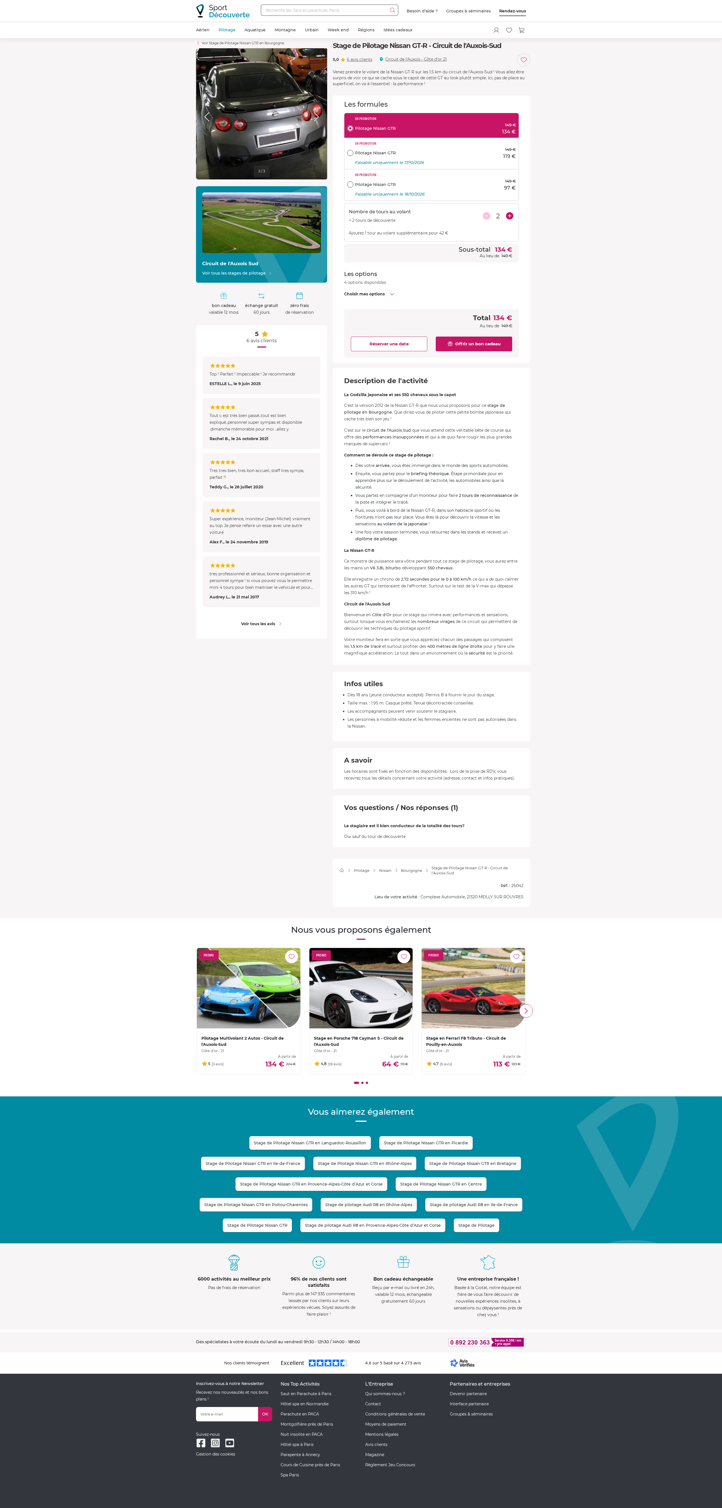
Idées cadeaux (398, 29)
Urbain (312, 29)
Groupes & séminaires (468, 11)
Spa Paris (290, 1475)
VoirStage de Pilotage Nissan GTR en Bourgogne (243, 43)
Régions (366, 29)
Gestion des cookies (215, 1454)
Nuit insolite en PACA (302, 1434)
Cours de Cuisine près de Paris (310, 1464)
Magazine (374, 1454)
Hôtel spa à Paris (297, 1444)
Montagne (285, 29)
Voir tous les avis (258, 623)
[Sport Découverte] (223, 11)
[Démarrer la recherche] (392, 10)
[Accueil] (342, 870)
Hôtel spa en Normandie (305, 1403)
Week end (338, 29)
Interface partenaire (469, 1403)
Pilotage (227, 29)
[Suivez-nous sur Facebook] (201, 1443)
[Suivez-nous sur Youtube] (230, 1443)
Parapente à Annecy (300, 1454)
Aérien (203, 29)
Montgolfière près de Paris (307, 1424)
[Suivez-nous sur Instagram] (215, 1443)
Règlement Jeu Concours (390, 1464)
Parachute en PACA (300, 1414)
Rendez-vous (512, 11)
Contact (373, 1403)
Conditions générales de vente (395, 1414)
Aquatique (255, 29)
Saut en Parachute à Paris (306, 1393)
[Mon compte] (496, 30)
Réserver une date (389, 343)
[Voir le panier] (522, 30)
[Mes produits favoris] (509, 30)
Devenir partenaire (468, 1393)
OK (265, 1414)
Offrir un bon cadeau (478, 343)
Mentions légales (382, 1434)
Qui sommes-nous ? (385, 1393)
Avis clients (376, 1444)
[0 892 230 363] (459, 1342)
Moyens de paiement (385, 1424)
